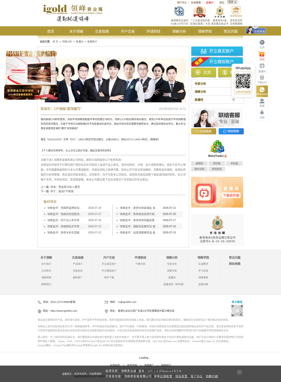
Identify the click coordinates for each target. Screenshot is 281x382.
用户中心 (182, 2)
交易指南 (102, 31)
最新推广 (78, 277)
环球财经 (153, 31)
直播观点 (92, 41)
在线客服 (196, 2)
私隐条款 (115, 365)
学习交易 (203, 270)
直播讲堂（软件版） (174, 284)
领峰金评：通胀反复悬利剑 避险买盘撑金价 (140, 226)
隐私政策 (181, 376)
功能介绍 (212, 376)
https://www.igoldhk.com (63, 310)
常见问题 (231, 31)
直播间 (209, 2)
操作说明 (199, 169)
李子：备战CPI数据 (62, 191)
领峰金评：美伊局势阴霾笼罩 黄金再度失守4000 (140, 220)
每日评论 (50, 201)
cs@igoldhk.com (127, 302)
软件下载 (109, 277)
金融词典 (203, 284)
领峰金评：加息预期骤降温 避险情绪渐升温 (140, 232)
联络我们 (46, 284)
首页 (50, 31)
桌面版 (199, 163)
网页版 (217, 163)
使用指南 (217, 169)
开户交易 (128, 31)
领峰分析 (179, 31)
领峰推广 (149, 365)
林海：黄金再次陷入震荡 (65, 186)
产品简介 (78, 264)
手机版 (234, 163)
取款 (234, 72)
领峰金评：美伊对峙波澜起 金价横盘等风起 (140, 207)
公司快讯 (46, 270)
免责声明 (132, 365)
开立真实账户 (221, 51)
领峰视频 (46, 277)
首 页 (55, 41)
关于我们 (46, 264)
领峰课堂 (203, 277)
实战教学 (203, 264)
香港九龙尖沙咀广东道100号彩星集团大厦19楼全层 (146, 310)
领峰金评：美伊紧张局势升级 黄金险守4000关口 (140, 214)
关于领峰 (76, 31)
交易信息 (78, 270)
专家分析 (172, 264)
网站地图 (234, 263)
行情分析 (140, 264)
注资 (207, 72)
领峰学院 (205, 31)
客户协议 (196, 376)
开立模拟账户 (221, 62)
